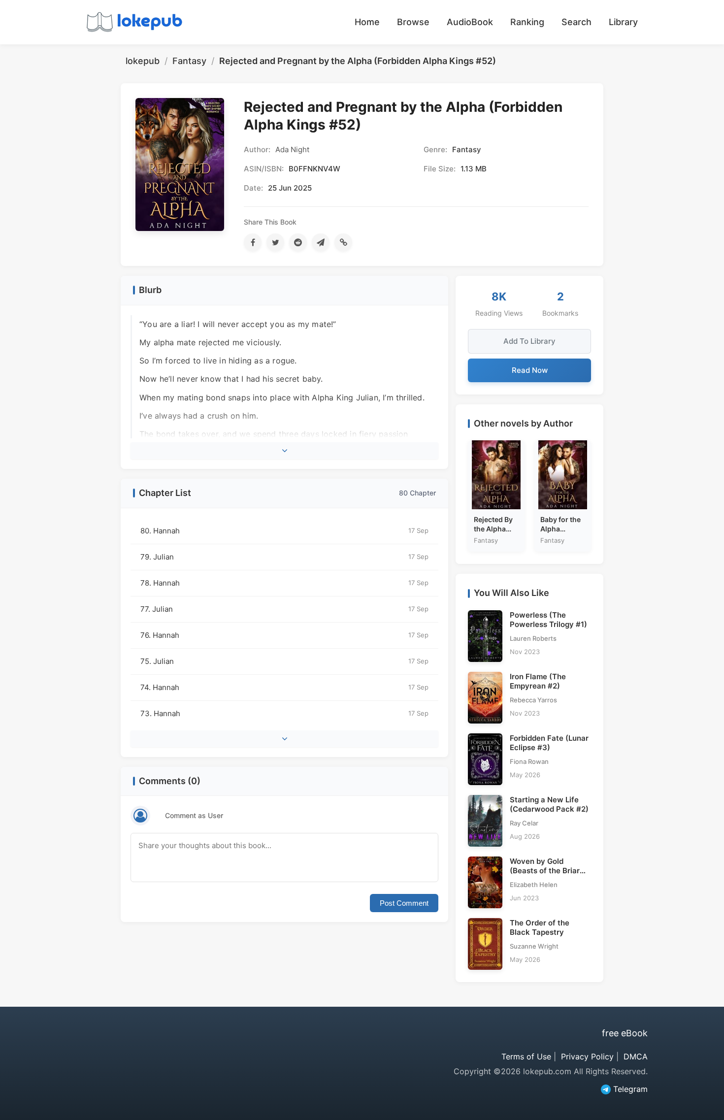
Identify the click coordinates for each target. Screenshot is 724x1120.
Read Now (530, 370)
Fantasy (189, 61)
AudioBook (470, 22)
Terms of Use (526, 1056)
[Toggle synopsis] (284, 450)
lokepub (143, 61)
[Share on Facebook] (253, 242)
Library (623, 22)
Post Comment (404, 903)
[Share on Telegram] (320, 242)
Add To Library (529, 341)
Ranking (527, 22)
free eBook (625, 1033)
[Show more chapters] (284, 738)
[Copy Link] (343, 242)
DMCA (636, 1056)
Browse (413, 22)
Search (576, 22)
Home (367, 22)
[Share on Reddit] (298, 242)
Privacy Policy (587, 1056)
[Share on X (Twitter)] (275, 242)
